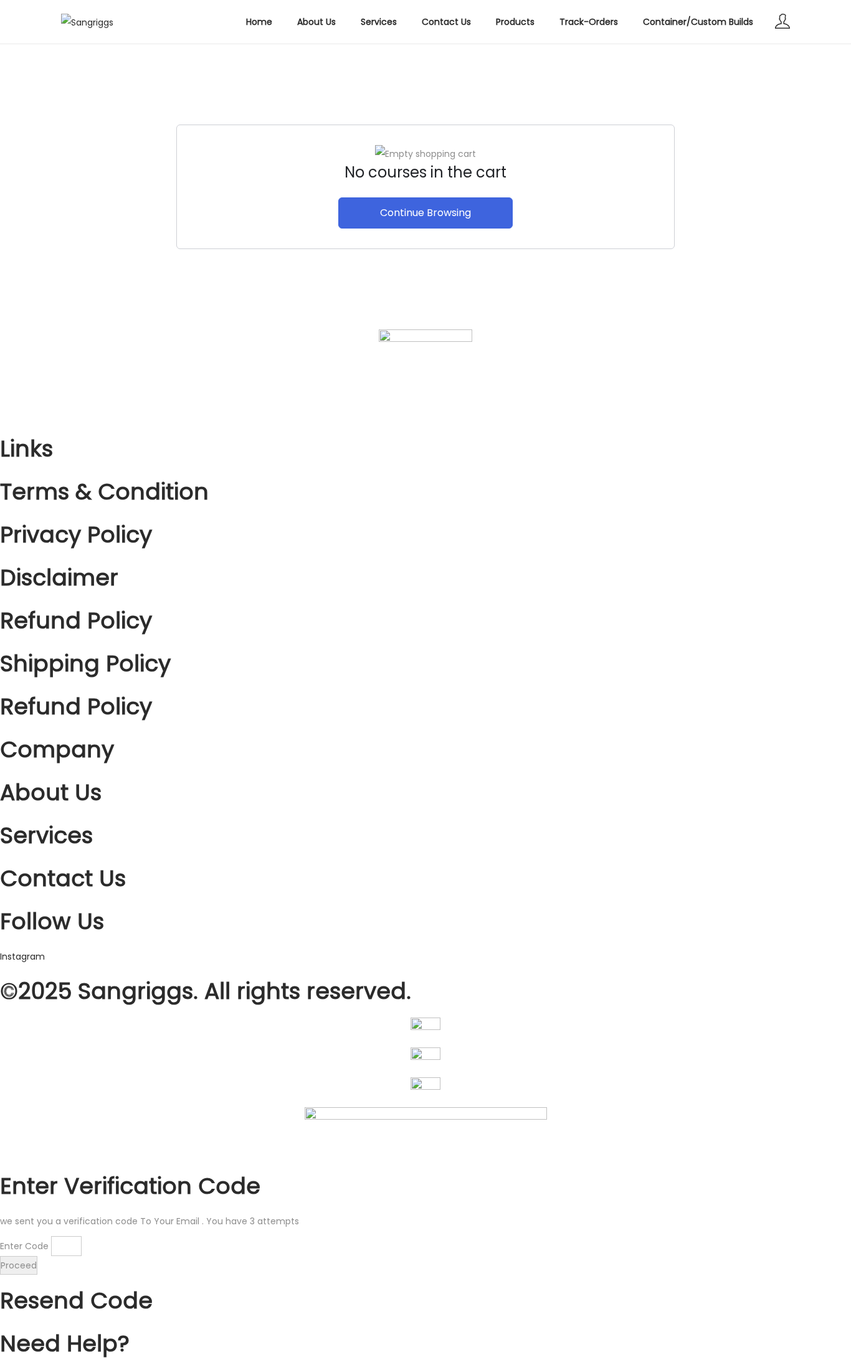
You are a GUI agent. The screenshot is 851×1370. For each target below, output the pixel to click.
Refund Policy (76, 620)
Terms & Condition (104, 492)
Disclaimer (59, 577)
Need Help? (65, 1343)
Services (46, 835)
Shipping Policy (85, 663)
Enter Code (24, 1246)
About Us (51, 792)
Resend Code (76, 1300)
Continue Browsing (425, 213)
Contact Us (63, 878)
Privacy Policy (76, 534)
